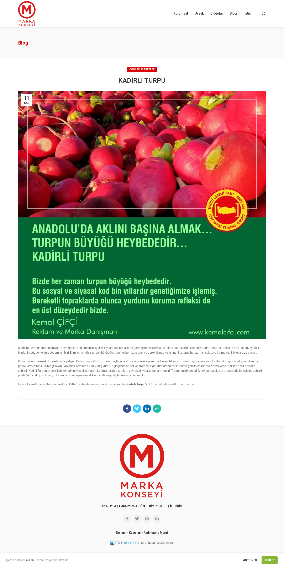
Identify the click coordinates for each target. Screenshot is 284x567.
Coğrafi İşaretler (142, 69)
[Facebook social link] (127, 408)
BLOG (164, 506)
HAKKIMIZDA (128, 506)
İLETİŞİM (176, 506)
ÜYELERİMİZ (148, 506)
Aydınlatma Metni (156, 532)
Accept (269, 560)
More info (249, 560)
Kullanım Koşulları (128, 532)
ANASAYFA (109, 506)
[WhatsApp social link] (157, 408)
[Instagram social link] (147, 519)
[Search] (264, 13)
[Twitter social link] (137, 408)
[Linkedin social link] (147, 408)
